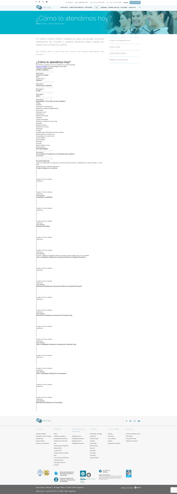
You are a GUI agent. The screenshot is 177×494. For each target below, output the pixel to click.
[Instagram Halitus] (43, 2)
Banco (55, 434)
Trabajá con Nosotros (132, 441)
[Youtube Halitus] (46, 2)
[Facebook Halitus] (36, 2)
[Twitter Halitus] (39, 2)
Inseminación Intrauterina (61, 446)
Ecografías (93, 436)
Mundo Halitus (114, 7)
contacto (132, 7)
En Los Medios (112, 438)
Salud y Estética (94, 457)
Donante (56, 465)
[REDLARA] (46, 473)
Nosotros (64, 7)
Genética (92, 441)
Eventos (110, 441)
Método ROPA (58, 448)
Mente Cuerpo (94, 446)
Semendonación (58, 460)
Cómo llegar (129, 436)
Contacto (43, 24)
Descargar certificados (82, 482)
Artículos (110, 434)
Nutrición (92, 448)
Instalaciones (39, 438)
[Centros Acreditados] (40, 473)
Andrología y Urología (96, 434)
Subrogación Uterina (59, 462)
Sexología (92, 455)
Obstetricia (93, 450)
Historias (124, 7)
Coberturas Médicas (76, 7)
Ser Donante (69, 2)
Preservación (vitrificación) (61, 457)
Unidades (104, 7)
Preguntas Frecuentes (114, 443)
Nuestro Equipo (40, 441)
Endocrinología (94, 438)
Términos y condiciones (42, 443)
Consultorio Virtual (131, 438)
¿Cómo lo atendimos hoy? (133, 434)
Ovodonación (57, 450)
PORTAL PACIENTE (135, 2)
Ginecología (93, 443)
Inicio (38, 24)
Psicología (93, 453)
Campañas (111, 436)
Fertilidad (88, 7)
